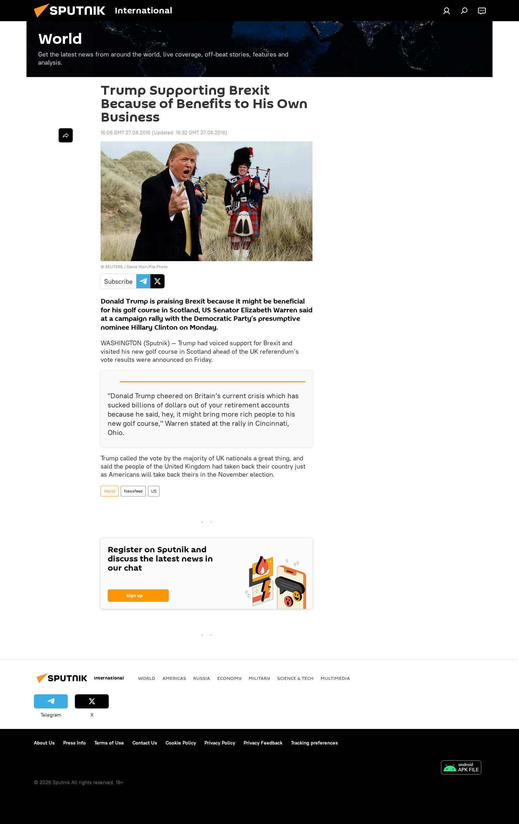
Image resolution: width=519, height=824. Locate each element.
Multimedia (335, 678)
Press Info (74, 743)
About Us (44, 743)
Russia (201, 678)
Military (259, 678)
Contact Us (144, 743)
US (153, 491)
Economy (229, 678)
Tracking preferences (314, 743)
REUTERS (114, 266)
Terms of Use (109, 743)
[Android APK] (461, 768)
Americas (174, 678)
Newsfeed (133, 491)
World (109, 491)
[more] (66, 135)
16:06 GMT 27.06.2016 (125, 132)
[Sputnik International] (72, 19)
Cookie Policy (181, 743)
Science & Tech (295, 678)
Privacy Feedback (263, 743)
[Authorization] (447, 11)
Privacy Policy (219, 743)
